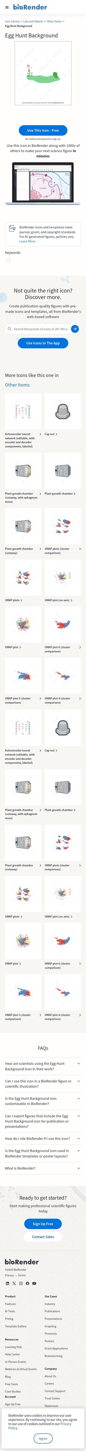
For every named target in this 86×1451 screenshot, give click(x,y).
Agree (43, 1438)
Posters (49, 1341)
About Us (50, 1376)
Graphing (50, 1326)
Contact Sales (43, 1236)
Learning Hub (13, 1347)
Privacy (9, 1275)
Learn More (27, 241)
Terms (22, 1275)
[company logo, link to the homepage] (30, 7)
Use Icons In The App (43, 343)
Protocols (51, 1333)
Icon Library (12, 21)
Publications (52, 1311)
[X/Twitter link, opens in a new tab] (14, 1283)
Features (10, 1304)
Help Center (12, 1354)
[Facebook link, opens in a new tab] (27, 1283)
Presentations (53, 1319)
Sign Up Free (43, 1223)
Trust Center (52, 1398)
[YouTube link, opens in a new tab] (34, 1283)
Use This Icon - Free (43, 130)
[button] (7, 7)
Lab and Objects (33, 21)
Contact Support (55, 1391)
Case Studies (13, 1391)
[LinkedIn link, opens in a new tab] (7, 1283)
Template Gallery (16, 1326)
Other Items (54, 21)
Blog (8, 1376)
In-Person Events (15, 1362)
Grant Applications (56, 1348)
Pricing (9, 1319)
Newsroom (51, 1406)
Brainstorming (53, 1356)
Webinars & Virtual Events (21, 1369)
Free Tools (11, 1384)
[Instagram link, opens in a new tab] (20, 1283)
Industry (50, 1304)
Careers (49, 1383)
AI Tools (10, 1311)
